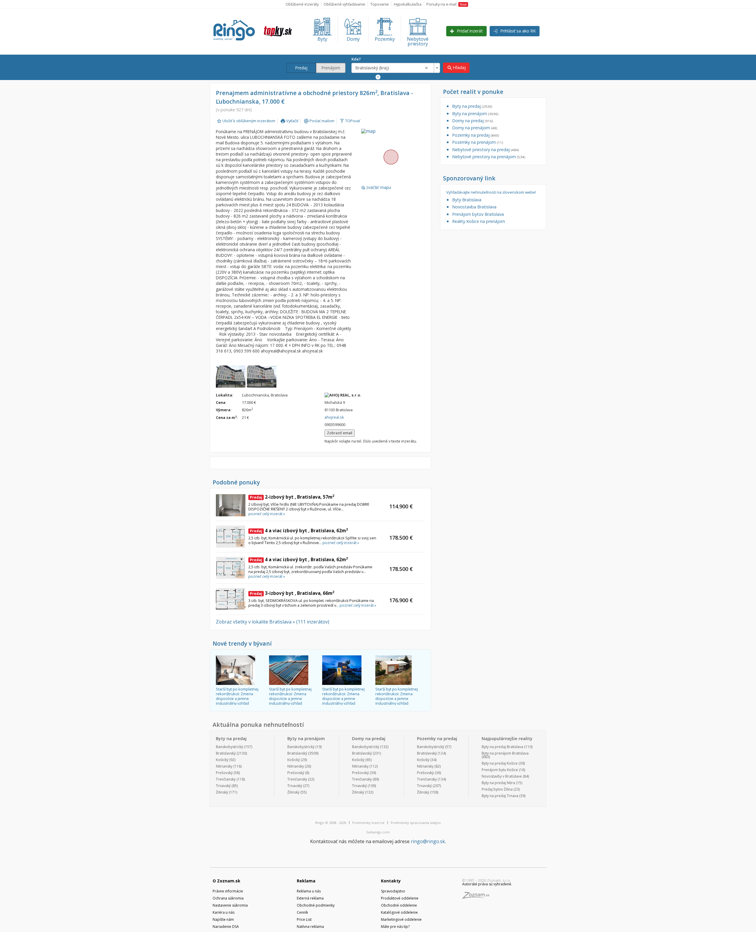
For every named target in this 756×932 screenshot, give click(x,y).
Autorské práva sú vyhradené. (487, 884)
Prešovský (224, 772)
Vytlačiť (289, 120)
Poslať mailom (319, 120)
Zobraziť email (339, 432)
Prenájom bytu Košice (500, 769)
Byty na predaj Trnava (500, 795)
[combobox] (395, 68)
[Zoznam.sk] (477, 897)
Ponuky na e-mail (446, 4)
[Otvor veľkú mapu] (390, 157)
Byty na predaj (472, 106)
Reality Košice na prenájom (478, 221)
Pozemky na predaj (475, 135)
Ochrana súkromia (228, 898)
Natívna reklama (310, 926)
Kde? (356, 59)
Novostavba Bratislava (474, 207)
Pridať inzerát (469, 31)
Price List (304, 919)
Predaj (301, 68)
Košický (222, 759)
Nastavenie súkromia (230, 905)
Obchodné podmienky (316, 905)
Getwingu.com (378, 832)
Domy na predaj (472, 120)
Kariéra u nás (223, 912)
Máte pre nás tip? (395, 926)
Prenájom (330, 68)
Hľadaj (456, 68)
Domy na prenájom (474, 127)
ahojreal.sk (334, 417)
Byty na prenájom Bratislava (505, 753)
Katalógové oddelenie (399, 912)
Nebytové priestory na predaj (485, 149)
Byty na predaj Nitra (498, 782)
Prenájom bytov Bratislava (478, 214)
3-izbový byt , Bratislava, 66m (292, 593)
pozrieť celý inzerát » (266, 513)
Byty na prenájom (475, 113)
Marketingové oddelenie (401, 919)
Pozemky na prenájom (477, 142)
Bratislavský (226, 753)
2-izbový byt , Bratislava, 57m (292, 497)
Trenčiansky (226, 779)
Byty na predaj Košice (500, 763)
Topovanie (379, 4)
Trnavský (223, 785)
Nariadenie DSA (226, 926)
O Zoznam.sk (226, 881)
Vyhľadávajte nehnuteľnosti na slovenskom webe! (491, 192)
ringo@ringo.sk (428, 841)
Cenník (302, 912)
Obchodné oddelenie (399, 905)
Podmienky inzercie (368, 822)
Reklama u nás (309, 891)
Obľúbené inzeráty (302, 4)
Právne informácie (228, 891)
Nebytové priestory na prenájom (488, 156)
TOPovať (349, 120)
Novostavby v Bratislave (502, 776)
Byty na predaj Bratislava (502, 746)
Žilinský (222, 792)
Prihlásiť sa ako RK (517, 31)
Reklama (306, 881)
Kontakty (391, 881)
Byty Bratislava (466, 200)
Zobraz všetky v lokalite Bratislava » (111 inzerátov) (272, 621)
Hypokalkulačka (407, 4)
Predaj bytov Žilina (497, 789)
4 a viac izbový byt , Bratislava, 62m (299, 530)
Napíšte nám (223, 919)
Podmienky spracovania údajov (416, 822)
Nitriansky (224, 766)
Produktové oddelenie (399, 898)
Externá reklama (310, 898)
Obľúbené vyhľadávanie (344, 4)
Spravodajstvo (393, 891)
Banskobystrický (229, 746)
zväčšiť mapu (376, 187)
